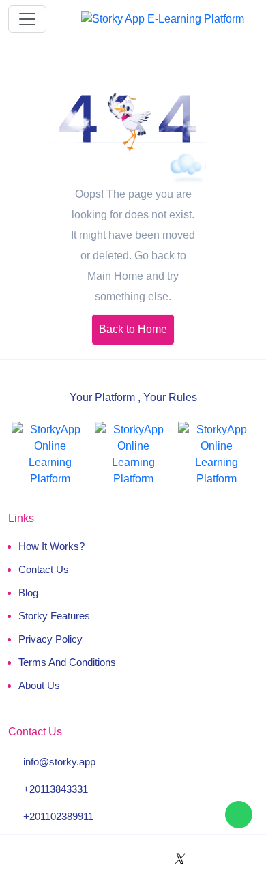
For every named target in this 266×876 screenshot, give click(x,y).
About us (39, 685)
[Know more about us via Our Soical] (80, 859)
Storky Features (54, 616)
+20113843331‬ (55, 789)
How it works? (51, 546)
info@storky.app (59, 762)
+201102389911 (58, 816)
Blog (28, 592)
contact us (43, 569)
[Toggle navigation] (27, 19)
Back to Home (133, 329)
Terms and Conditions (67, 662)
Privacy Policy (50, 639)
